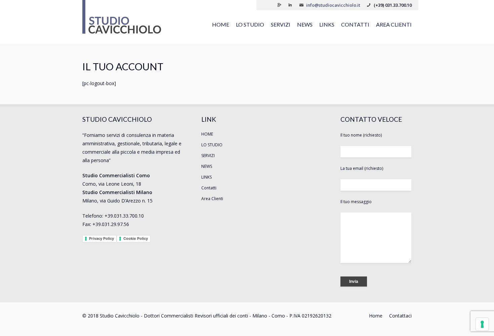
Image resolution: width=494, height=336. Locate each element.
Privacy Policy (101, 238)
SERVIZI (280, 24)
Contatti (355, 24)
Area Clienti (394, 24)
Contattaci (400, 315)
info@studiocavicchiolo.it (333, 5)
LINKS (326, 24)
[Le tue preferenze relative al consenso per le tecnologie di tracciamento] (482, 324)
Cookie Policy (135, 238)
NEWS (305, 24)
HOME (220, 24)
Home (375, 315)
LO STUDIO (250, 24)
